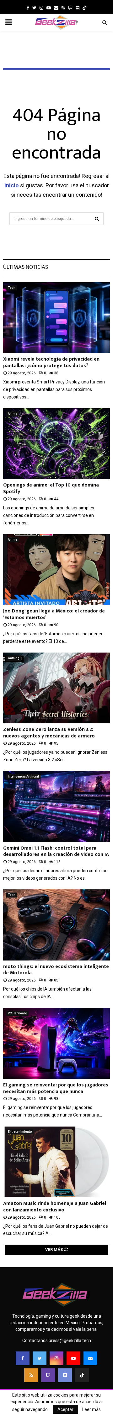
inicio (11, 185)
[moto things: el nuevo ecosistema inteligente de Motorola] (56, 924)
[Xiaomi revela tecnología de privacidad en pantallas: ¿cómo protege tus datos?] (56, 317)
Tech (11, 287)
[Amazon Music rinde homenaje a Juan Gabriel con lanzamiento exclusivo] (56, 1161)
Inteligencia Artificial (23, 776)
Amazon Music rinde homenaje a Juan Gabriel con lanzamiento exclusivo (54, 1206)
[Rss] (31, 1375)
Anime (12, 413)
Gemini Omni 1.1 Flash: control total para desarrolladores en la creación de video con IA (56, 851)
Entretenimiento (20, 1131)
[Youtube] (73, 1358)
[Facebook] (23, 1358)
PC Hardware (17, 1013)
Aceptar (65, 1409)
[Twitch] (48, 1375)
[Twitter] (39, 1358)
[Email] (90, 1358)
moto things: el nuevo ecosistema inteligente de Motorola (56, 969)
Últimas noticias (25, 267)
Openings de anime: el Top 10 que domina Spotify (51, 488)
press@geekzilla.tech (70, 1340)
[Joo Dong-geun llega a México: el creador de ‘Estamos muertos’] (56, 569)
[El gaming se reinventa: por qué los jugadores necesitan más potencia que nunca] (56, 1043)
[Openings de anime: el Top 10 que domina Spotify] (56, 443)
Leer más (91, 1409)
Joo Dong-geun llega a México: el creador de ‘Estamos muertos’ (54, 614)
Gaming (13, 658)
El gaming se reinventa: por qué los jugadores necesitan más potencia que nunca (55, 1088)
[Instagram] (56, 1358)
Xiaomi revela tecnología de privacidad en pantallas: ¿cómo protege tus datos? (51, 362)
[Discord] (77, 8)
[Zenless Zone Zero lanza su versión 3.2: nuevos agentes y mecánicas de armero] (56, 688)
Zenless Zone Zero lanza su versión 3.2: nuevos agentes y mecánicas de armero (49, 732)
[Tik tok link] (84, 8)
